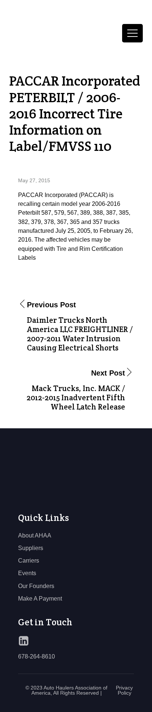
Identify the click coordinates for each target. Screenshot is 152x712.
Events (27, 573)
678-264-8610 (36, 656)
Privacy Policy (124, 690)
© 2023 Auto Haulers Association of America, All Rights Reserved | (66, 690)
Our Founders (36, 586)
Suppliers (30, 548)
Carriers (28, 560)
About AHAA (34, 535)
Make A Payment (40, 598)
